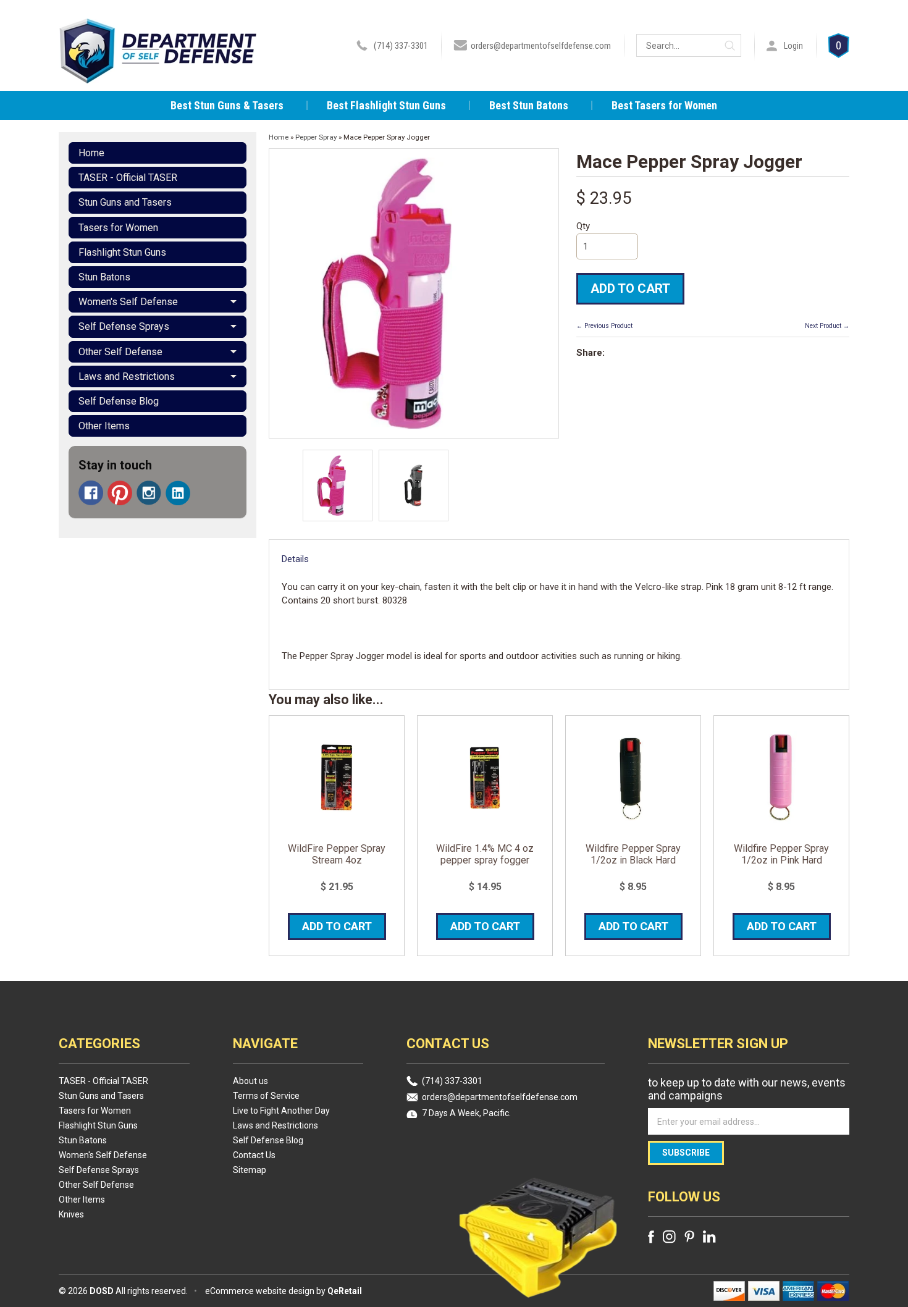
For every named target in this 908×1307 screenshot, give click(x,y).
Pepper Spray (316, 137)
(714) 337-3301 (401, 45)
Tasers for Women (118, 227)
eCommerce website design (259, 1291)
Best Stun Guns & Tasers (227, 105)
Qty (583, 226)
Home (91, 153)
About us (250, 1081)
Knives (71, 1214)
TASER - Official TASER (127, 177)
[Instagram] (149, 493)
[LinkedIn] (178, 493)
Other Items (104, 426)
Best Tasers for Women (664, 105)
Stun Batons (104, 277)
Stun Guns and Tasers (125, 202)
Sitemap (249, 1170)
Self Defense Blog (118, 401)
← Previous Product (604, 325)
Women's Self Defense (128, 302)
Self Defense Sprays (123, 326)
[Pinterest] (119, 493)
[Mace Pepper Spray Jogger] (337, 485)
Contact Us (254, 1155)
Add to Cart (630, 288)
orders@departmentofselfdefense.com (541, 45)
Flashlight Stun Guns (122, 252)
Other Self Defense (120, 352)
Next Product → (827, 325)
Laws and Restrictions (126, 376)
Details (295, 559)
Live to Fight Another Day (281, 1111)
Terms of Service (266, 1096)
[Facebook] (90, 493)
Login (793, 46)
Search (729, 45)
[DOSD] (158, 67)
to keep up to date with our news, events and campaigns (747, 1089)
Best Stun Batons (528, 105)
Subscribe (686, 1153)
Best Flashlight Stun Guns (386, 105)
